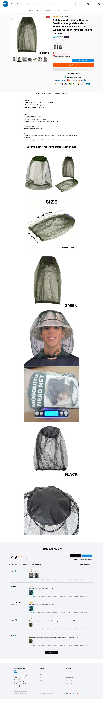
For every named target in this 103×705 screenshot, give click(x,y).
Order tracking (43, 674)
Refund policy (69, 683)
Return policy (69, 680)
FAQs (41, 677)
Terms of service (70, 674)
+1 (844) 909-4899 (19, 681)
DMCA (41, 680)
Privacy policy (69, 672)
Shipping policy (69, 677)
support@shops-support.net (21, 683)
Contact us (42, 672)
